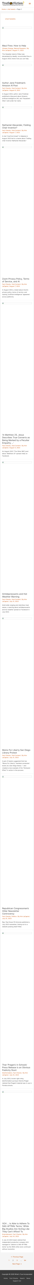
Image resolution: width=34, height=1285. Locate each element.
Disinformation (7, 1073)
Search (22, 1278)
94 (25, 1260)
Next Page (17, 1264)
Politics (14, 916)
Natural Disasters (20, 48)
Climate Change (7, 48)
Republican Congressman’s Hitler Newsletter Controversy (15, 911)
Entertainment (7, 1234)
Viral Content (16, 88)
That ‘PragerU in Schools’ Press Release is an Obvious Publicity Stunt (16, 1067)
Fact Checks (6, 88)
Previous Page (17, 1257)
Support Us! (17, 1281)
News (28, 1278)
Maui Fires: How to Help (14, 45)
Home (6, 1278)
